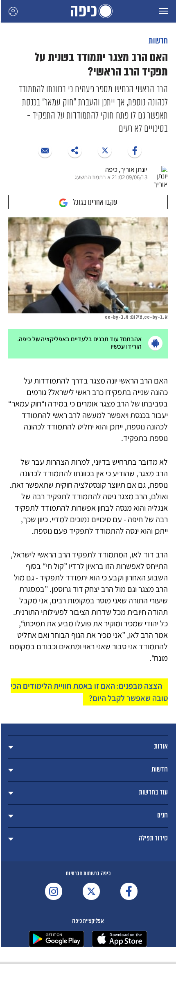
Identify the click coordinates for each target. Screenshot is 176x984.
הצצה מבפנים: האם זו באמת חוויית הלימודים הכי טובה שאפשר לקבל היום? (89, 691)
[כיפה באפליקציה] (56, 939)
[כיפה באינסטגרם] (53, 891)
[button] (163, 11)
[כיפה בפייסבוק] (129, 891)
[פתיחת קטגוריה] (88, 747)
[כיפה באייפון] (119, 939)
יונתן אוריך (133, 169)
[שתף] (135, 151)
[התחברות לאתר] (13, 11)
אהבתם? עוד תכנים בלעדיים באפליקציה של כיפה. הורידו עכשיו (79, 343)
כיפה (88, 11)
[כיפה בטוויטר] (91, 891)
